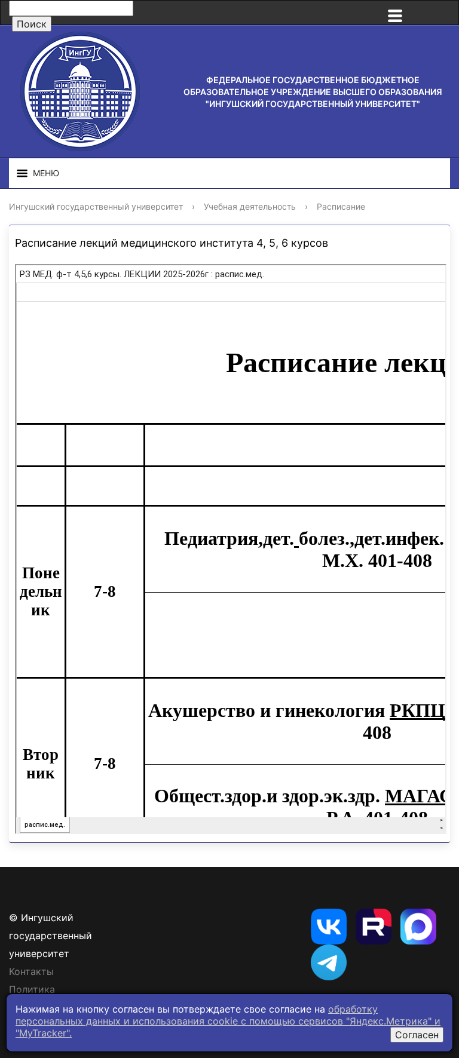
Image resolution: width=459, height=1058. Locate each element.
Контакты (31, 971)
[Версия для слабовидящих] (435, 12)
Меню (46, 173)
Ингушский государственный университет (96, 206)
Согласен (417, 1035)
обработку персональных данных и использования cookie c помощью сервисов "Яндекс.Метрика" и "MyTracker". (228, 1021)
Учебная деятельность (250, 206)
